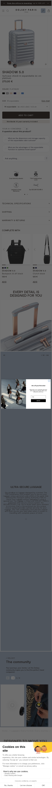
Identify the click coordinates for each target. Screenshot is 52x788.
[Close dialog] (49, 381)
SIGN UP (38, 400)
